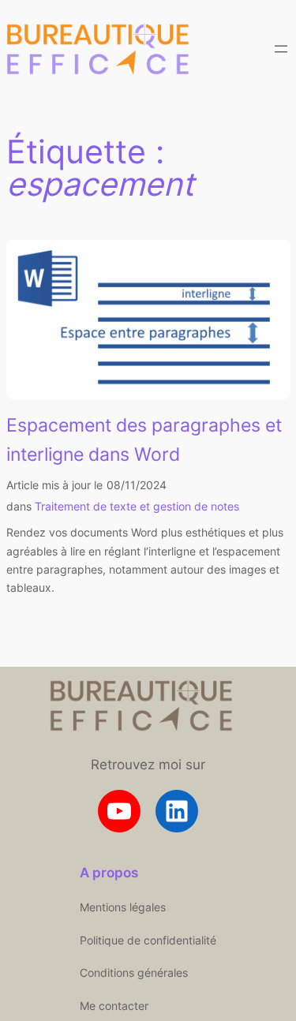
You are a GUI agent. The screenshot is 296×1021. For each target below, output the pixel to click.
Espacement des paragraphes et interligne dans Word (144, 439)
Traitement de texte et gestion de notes (137, 506)
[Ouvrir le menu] (281, 48)
